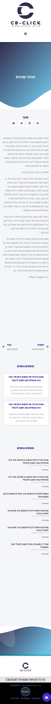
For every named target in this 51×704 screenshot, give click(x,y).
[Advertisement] (25, 309)
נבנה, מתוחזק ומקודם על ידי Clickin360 (25, 685)
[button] (26, 34)
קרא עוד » (45, 470)
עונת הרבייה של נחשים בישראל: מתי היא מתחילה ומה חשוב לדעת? (28, 461)
